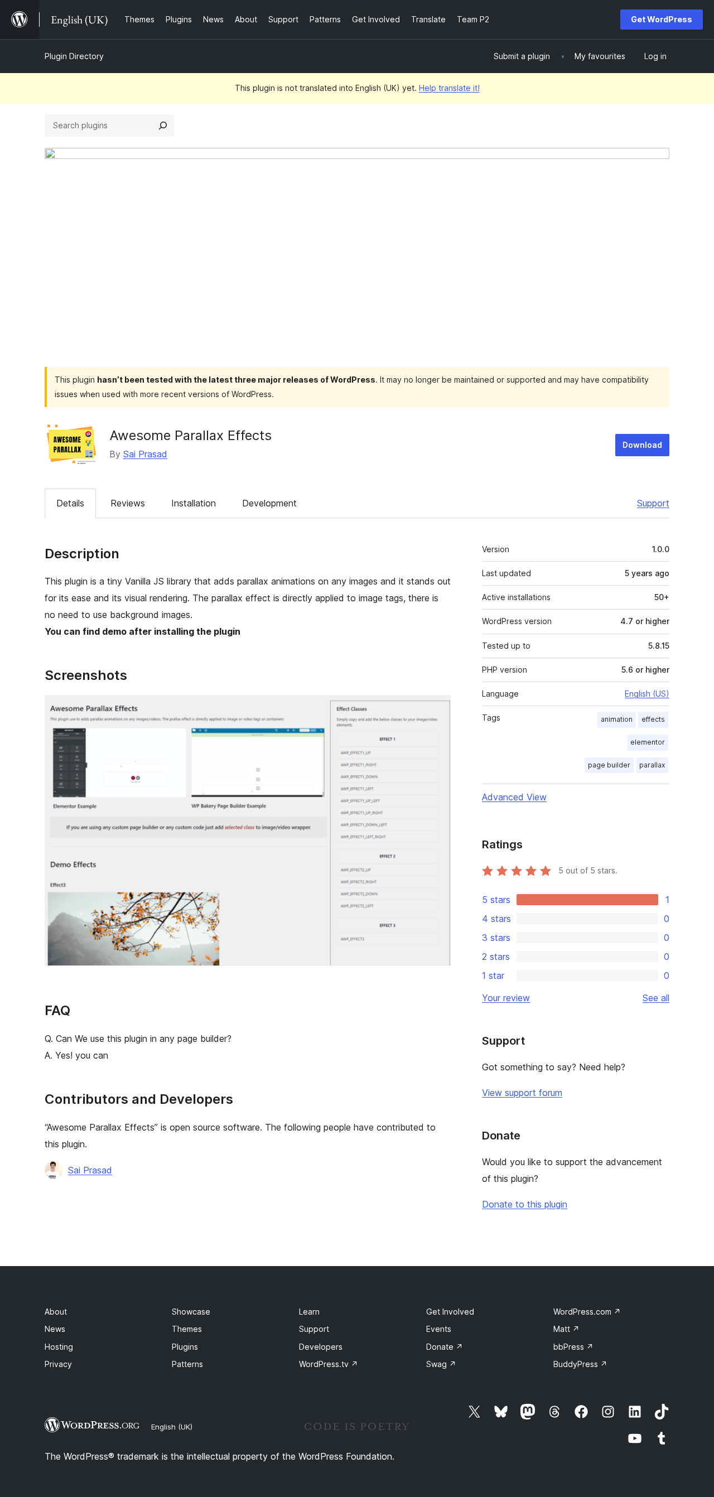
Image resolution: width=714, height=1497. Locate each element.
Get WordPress (661, 19)
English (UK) (171, 1426)
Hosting (59, 1346)
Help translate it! (449, 88)
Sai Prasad (145, 454)
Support (653, 503)
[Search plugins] (163, 125)
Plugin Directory (74, 56)
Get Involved (450, 1311)
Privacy (58, 1364)
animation (617, 719)
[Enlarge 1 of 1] (435, 710)
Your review (506, 997)
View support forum (522, 1092)
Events (438, 1329)
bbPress (573, 1346)
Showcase (191, 1311)
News (55, 1329)
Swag (441, 1364)
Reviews (127, 503)
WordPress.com (587, 1311)
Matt (566, 1329)
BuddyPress (580, 1364)
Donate (444, 1346)
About (56, 1311)
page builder (609, 765)
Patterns (187, 1364)
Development (269, 503)
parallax (652, 765)
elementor (647, 742)
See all (656, 997)
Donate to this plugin (524, 1204)
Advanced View (514, 797)
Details (70, 503)
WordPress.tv (328, 1364)
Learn (309, 1311)
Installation (193, 503)
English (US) (647, 693)
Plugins (185, 1346)
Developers (320, 1346)
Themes (187, 1329)
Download (642, 445)
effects (653, 719)
